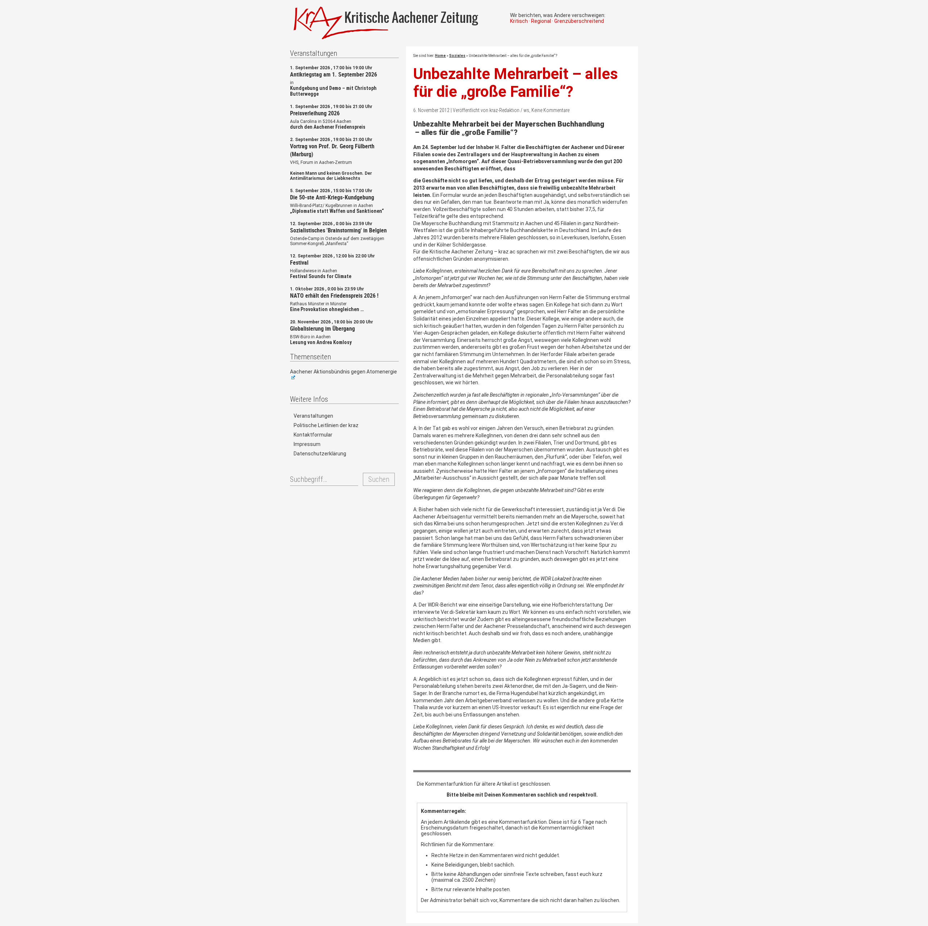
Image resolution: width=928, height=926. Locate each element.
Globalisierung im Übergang (322, 328)
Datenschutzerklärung (320, 453)
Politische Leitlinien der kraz (326, 425)
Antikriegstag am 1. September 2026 (333, 74)
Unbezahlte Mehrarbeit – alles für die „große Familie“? (515, 82)
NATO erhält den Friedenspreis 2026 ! (334, 295)
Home (440, 56)
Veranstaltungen (313, 416)
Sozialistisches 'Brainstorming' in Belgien (338, 230)
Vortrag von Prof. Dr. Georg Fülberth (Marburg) (332, 150)
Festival (299, 262)
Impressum (307, 444)
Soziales (457, 56)
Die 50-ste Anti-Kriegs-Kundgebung (332, 197)
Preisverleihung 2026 (315, 113)
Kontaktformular (313, 435)
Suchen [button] (378, 479)
